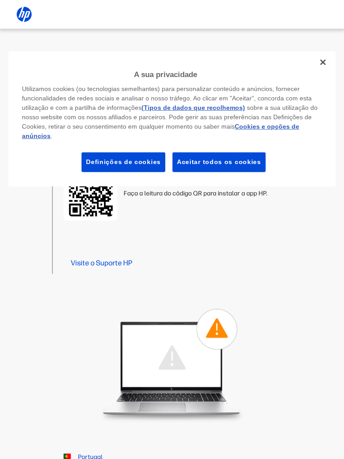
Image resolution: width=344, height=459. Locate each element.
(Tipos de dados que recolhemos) (193, 107)
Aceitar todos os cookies (219, 161)
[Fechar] (323, 62)
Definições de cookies (123, 161)
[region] (172, 118)
